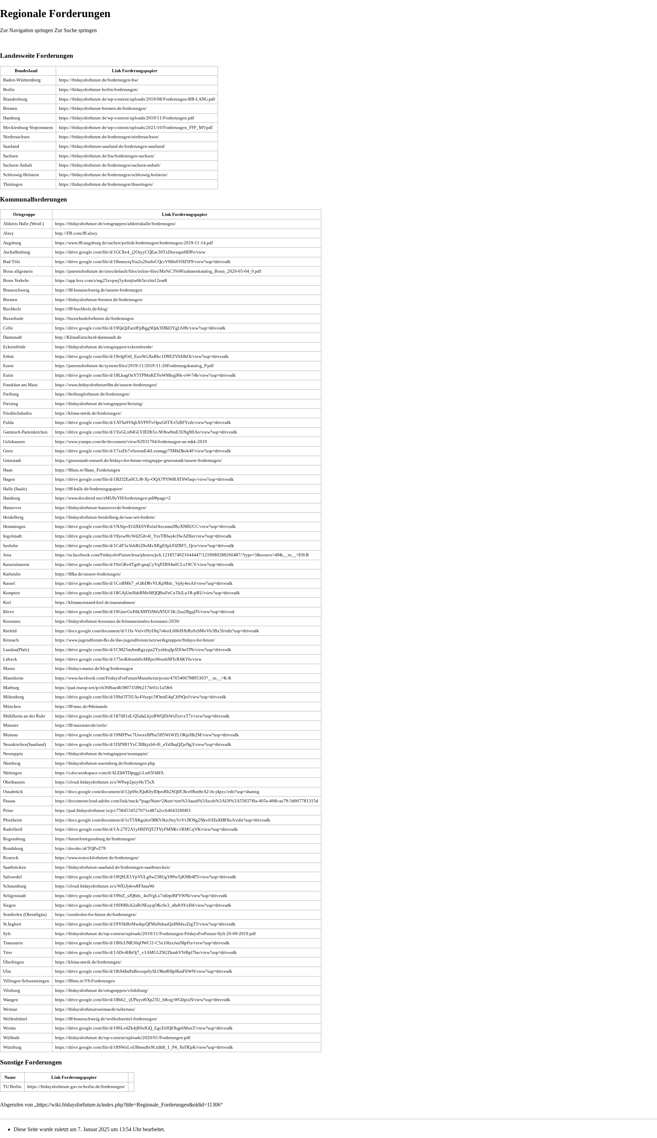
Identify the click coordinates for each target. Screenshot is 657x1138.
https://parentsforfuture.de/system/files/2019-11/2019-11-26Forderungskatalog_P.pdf (134, 365)
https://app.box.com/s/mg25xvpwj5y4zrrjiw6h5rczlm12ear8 (111, 280)
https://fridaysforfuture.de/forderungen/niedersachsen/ (109, 136)
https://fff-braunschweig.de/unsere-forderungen (98, 290)
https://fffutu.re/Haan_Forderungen (87, 470)
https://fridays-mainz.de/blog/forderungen (94, 668)
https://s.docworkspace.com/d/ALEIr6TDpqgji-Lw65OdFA (109, 772)
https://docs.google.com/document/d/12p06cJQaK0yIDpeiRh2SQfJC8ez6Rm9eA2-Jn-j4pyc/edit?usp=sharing (157, 791)
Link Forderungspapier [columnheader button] (134, 70)
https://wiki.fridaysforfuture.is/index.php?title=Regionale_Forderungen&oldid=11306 (128, 1105)
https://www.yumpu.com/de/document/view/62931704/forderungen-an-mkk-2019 (131, 441)
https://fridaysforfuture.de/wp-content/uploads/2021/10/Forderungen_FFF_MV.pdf (135, 127)
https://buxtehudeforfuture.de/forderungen (94, 318)
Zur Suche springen (75, 30)
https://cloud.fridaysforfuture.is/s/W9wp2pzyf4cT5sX (104, 782)
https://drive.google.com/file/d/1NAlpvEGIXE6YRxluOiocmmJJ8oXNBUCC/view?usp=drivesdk (145, 526)
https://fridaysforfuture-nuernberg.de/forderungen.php (105, 763)
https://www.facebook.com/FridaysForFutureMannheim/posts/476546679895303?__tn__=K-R (143, 678)
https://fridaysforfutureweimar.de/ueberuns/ (95, 1009)
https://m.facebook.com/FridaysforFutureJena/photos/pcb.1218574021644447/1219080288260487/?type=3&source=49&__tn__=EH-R (182, 554)
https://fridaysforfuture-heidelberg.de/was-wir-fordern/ (105, 517)
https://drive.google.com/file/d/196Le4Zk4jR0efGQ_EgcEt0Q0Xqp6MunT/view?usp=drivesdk (144, 1028)
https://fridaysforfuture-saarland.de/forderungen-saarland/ (112, 146)
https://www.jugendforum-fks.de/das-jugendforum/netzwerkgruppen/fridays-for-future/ (135, 640)
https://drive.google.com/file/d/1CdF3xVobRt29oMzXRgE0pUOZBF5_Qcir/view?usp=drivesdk (144, 545)
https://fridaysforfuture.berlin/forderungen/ (98, 89)
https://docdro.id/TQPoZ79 (80, 848)
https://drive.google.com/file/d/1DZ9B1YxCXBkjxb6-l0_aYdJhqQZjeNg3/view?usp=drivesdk (143, 744)
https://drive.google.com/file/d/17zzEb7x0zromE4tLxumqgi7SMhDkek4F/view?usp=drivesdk (143, 450)
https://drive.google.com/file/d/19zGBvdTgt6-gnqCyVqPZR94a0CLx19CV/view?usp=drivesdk (144, 564)
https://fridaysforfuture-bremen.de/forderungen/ (103, 108)
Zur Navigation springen (26, 30)
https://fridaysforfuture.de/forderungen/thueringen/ (106, 184)
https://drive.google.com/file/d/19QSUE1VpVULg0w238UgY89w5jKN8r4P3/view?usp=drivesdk (145, 876)
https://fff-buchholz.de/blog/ (81, 308)
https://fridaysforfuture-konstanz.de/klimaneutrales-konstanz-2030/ (117, 621)
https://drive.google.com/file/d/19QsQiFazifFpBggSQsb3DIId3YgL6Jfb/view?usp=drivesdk (140, 328)
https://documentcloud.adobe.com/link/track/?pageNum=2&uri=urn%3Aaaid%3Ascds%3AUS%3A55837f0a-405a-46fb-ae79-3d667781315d (186, 800)
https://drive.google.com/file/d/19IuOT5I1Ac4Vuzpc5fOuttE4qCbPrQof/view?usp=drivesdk (140, 696)
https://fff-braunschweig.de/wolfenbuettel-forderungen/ (106, 1018)
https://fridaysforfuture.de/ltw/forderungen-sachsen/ (107, 155)
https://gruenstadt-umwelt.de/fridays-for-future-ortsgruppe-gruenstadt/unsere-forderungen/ (138, 460)
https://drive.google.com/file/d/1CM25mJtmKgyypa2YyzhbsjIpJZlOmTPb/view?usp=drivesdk (143, 649)
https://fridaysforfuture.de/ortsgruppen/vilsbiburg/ (101, 990)
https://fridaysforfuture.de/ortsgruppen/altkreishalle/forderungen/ (115, 223)
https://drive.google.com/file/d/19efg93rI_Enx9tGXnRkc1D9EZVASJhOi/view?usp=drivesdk (142, 356)
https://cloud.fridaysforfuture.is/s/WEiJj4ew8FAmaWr (104, 886)
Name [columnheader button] (10, 1077)
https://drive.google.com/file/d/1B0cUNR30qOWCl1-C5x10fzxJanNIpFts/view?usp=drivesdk (142, 942)
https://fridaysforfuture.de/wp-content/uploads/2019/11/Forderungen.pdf (126, 117)
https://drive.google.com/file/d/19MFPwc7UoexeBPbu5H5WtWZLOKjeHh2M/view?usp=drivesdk (147, 734)
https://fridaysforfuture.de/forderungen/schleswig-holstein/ (113, 174)
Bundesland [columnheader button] (26, 70)
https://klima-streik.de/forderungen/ (88, 413)
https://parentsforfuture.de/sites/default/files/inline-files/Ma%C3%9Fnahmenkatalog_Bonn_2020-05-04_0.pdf (158, 271)
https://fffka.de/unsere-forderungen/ (88, 574)
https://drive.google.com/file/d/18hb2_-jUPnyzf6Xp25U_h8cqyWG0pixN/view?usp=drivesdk (142, 999)
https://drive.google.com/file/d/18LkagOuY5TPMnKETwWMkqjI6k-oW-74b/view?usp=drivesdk (145, 375)
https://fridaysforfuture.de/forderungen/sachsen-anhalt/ (109, 165)
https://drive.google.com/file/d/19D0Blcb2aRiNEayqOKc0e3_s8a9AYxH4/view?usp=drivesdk (143, 905)
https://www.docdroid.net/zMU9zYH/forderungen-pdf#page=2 (113, 498)
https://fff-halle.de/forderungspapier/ (89, 488)
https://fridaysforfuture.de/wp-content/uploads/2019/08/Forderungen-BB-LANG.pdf (137, 99)
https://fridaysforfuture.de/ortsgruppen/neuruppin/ (101, 753)
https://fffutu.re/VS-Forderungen (85, 980)
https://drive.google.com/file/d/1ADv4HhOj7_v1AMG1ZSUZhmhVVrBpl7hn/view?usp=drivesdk (146, 952)
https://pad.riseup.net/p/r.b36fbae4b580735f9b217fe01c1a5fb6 (113, 687)
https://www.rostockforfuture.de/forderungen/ (97, 857)
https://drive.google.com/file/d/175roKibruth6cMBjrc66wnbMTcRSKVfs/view (128, 659)
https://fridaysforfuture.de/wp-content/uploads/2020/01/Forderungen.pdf (122, 1037)
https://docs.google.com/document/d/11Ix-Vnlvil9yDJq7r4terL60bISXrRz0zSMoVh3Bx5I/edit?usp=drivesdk (157, 630)
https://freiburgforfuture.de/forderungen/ (92, 394)
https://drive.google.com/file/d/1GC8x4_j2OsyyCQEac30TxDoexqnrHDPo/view (130, 252)
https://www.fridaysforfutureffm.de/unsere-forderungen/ (106, 384)
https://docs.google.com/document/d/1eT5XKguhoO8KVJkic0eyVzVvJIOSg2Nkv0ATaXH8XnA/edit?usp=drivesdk (162, 820)
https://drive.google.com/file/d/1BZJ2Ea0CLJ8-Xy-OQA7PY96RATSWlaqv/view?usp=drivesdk (144, 479)
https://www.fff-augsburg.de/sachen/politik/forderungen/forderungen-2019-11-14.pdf (134, 242)
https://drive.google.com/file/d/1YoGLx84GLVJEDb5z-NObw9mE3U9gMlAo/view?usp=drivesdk (146, 432)
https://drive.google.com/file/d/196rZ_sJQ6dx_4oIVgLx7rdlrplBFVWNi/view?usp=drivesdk (141, 895)
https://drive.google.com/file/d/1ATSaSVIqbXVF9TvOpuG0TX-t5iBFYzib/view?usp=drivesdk (143, 422)
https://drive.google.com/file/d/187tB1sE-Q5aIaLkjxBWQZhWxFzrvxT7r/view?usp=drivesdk (142, 716)
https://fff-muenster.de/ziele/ (81, 725)
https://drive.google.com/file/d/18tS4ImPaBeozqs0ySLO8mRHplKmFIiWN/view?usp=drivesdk (143, 971)
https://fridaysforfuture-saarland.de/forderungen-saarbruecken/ (112, 867)
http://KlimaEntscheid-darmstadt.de (88, 337)
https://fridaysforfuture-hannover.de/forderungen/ (100, 507)
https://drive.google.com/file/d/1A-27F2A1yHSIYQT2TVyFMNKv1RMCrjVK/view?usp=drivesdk (146, 829)
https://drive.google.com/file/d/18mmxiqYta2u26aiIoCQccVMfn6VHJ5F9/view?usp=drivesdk (143, 261)
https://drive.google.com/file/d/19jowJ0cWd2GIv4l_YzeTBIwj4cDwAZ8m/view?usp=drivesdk (143, 536)
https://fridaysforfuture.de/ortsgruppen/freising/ (99, 403)
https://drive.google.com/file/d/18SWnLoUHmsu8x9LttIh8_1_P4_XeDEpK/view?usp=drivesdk (144, 1047)
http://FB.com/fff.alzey (76, 233)
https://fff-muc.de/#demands (81, 706)
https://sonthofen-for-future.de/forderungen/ (96, 914)
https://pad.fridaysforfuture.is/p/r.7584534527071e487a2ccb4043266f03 (123, 810)
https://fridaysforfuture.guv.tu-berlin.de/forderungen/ (76, 1086)
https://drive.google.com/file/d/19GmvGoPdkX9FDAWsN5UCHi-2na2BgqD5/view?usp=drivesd (144, 611)
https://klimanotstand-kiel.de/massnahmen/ (95, 602)
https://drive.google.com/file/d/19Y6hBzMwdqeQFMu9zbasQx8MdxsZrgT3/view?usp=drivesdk (145, 924)
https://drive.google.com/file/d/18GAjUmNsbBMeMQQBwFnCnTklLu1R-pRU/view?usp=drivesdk (147, 592)
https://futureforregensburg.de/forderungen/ (95, 838)
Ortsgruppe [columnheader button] (24, 214)
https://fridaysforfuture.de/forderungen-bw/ (99, 79)
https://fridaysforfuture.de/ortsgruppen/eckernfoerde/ (104, 346)
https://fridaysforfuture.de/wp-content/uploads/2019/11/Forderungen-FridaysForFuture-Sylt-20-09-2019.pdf (155, 933)
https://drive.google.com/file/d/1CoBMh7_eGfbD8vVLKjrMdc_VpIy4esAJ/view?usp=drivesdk (144, 583)
